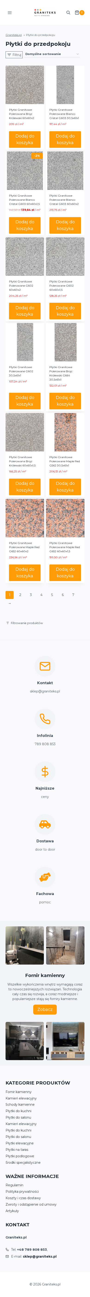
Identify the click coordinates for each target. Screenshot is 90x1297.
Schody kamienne (20, 1104)
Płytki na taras (17, 1150)
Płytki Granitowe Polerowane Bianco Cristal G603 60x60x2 (64, 200)
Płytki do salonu (18, 1117)
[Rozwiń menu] (10, 12)
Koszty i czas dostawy (23, 1198)
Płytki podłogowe (20, 1156)
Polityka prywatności (22, 1191)
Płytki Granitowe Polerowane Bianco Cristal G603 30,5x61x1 (64, 114)
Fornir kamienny (19, 1092)
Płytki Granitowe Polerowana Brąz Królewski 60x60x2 (21, 114)
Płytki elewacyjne (20, 1143)
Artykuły (12, 1211)
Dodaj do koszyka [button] (24, 139)
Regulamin (14, 1185)
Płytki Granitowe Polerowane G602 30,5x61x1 (21, 371)
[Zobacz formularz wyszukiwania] (68, 13)
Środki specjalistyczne (23, 1162)
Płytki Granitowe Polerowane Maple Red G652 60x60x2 (24, 547)
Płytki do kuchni (18, 1111)
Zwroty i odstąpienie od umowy (31, 1204)
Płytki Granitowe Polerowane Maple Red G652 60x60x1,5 (64, 547)
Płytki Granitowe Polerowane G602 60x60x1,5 (61, 285)
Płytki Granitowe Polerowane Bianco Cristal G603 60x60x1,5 (24, 200)
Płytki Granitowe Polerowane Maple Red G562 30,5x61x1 (64, 461)
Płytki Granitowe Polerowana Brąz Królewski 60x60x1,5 (22, 461)
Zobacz (45, 1009)
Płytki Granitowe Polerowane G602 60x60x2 (21, 285)
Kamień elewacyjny (21, 1098)
